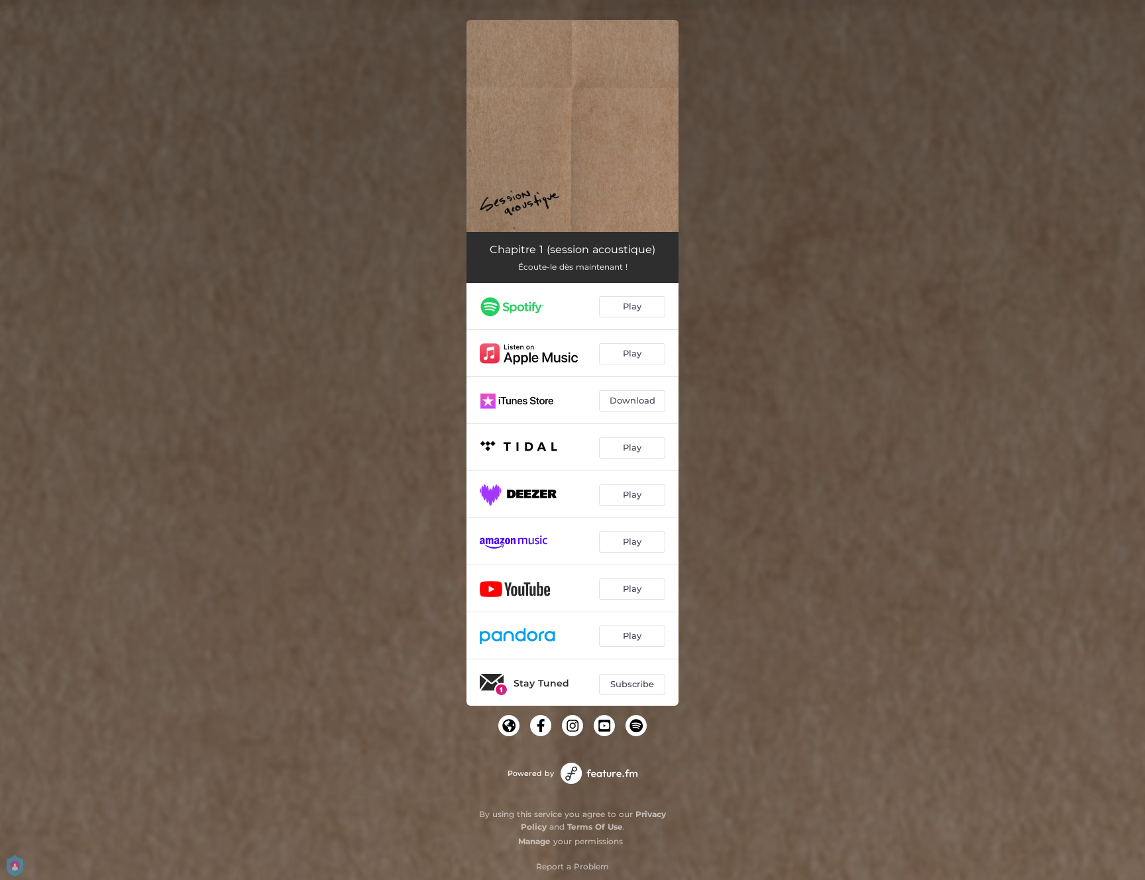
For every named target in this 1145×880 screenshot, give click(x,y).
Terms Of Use (595, 827)
